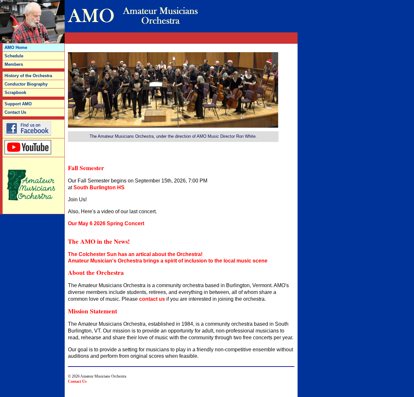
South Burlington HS (99, 187)
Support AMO (18, 103)
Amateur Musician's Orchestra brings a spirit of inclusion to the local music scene (167, 260)
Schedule (14, 55)
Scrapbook (15, 92)
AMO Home (16, 47)
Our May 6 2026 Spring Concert (106, 223)
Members (14, 64)
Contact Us (77, 381)
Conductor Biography (26, 84)
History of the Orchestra (28, 75)
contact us (152, 299)
